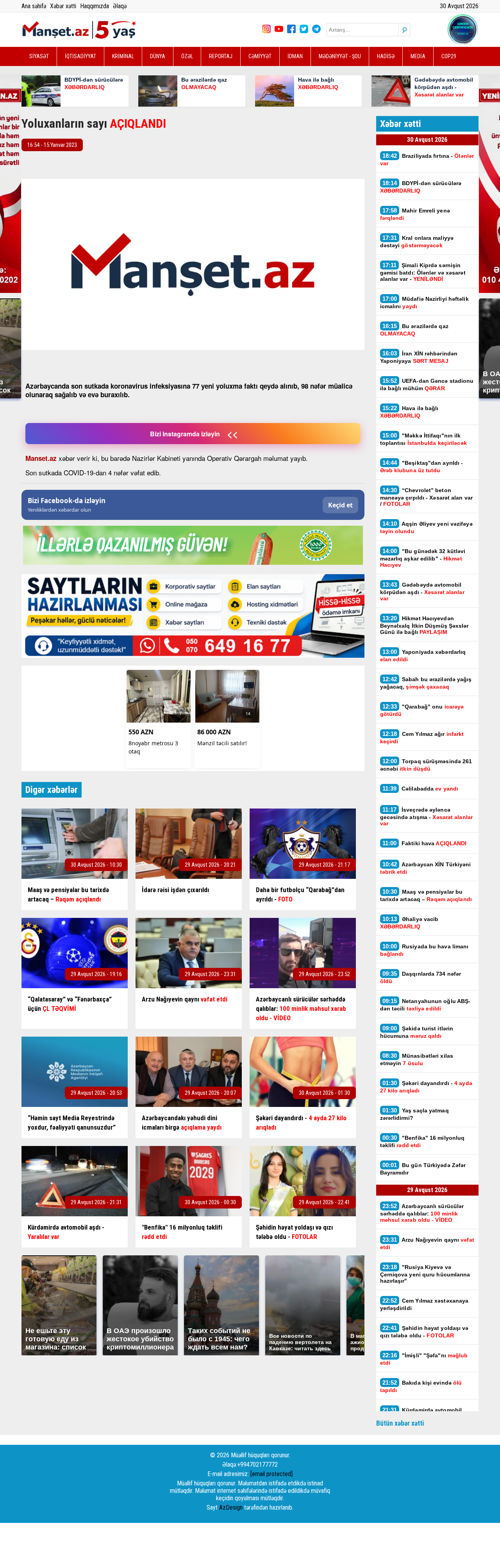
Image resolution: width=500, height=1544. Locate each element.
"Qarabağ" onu (422, 710)
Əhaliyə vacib (409, 923)
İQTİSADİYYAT (80, 56)
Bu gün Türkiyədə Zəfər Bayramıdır (423, 1169)
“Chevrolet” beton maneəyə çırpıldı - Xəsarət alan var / (426, 497)
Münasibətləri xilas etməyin (417, 1059)
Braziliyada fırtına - (427, 159)
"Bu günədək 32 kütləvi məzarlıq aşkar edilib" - (423, 558)
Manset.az (41, 458)
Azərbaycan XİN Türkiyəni (425, 868)
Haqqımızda (94, 6)
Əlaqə (120, 6)
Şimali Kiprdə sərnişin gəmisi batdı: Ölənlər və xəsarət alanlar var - (423, 272)
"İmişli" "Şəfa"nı (424, 1359)
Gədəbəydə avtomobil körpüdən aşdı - (422, 591)
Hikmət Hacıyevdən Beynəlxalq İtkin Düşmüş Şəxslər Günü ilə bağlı (424, 625)
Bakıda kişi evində (421, 1386)
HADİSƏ (386, 56)
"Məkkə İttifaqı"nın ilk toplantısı (424, 439)
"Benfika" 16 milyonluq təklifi (422, 1141)
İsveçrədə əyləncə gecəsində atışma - (426, 816)
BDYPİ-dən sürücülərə (421, 187)
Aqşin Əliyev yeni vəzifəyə (426, 527)
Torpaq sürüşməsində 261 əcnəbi (426, 765)
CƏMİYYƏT (259, 56)
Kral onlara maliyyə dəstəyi (417, 241)
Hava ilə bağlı (409, 412)
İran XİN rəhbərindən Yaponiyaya (419, 357)
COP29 (448, 56)
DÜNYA (157, 56)
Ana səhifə (33, 6)
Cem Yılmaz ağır (422, 737)
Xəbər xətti (63, 6)
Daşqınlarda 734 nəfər (420, 977)
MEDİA (418, 56)
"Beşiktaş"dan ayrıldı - (421, 466)
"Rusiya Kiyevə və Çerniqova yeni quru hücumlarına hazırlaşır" (425, 1274)
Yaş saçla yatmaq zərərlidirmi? (414, 1114)
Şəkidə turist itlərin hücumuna (417, 1032)
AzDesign (231, 1507)
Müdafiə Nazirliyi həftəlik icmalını (424, 302)
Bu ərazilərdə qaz (414, 330)
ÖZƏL (187, 56)
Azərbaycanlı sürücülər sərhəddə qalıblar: (422, 1213)
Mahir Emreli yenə (415, 214)
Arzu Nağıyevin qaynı (427, 1243)
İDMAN (295, 56)
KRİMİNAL (123, 56)
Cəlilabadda (421, 788)
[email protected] (271, 1474)
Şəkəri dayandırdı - (426, 1087)
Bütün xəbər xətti (400, 1423)
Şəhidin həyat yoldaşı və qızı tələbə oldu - (424, 1331)
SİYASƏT (39, 56)
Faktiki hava (424, 843)
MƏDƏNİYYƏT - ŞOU (340, 56)
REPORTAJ (220, 56)
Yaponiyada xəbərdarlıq (423, 655)
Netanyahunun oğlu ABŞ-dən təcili (425, 1005)
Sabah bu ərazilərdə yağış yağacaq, (426, 683)
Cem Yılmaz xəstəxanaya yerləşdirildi (424, 1304)
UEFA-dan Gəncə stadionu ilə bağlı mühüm (427, 384)
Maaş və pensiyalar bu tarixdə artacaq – (426, 895)
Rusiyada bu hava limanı (424, 950)
